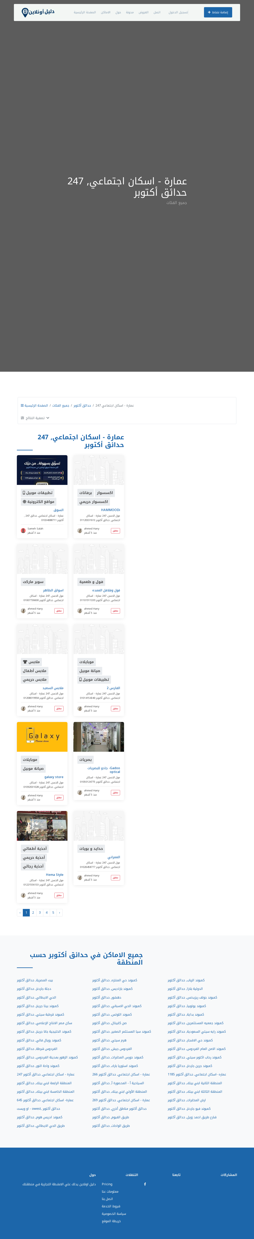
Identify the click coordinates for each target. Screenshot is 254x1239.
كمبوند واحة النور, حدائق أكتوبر (38, 1066)
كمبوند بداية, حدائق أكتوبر (186, 1014)
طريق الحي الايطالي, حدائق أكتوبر (41, 1126)
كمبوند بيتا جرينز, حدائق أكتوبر (38, 1006)
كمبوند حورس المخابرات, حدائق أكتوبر (117, 1057)
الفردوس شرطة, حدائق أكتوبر (37, 1049)
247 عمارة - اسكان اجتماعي (44, 515)
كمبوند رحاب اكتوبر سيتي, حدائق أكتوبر (194, 1057)
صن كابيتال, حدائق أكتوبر (109, 1023)
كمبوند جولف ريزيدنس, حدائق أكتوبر (192, 997)
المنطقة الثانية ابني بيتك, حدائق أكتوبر (195, 1083)
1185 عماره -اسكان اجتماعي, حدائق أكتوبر (197, 1074)
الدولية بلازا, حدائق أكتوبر (185, 989)
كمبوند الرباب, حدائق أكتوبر (186, 980)
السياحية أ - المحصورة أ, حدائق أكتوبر (118, 1083)
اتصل (157, 12)
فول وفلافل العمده (106, 590)
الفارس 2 (113, 688)
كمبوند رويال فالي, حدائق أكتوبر (39, 1040)
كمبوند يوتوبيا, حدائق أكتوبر (187, 1006)
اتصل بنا (107, 1199)
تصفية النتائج (35, 418)
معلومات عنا (110, 1191)
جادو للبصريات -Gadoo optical (104, 770)
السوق (59, 510)
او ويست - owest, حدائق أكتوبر (38, 1109)
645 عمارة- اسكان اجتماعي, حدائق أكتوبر (45, 1100)
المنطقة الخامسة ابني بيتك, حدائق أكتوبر (45, 1092)
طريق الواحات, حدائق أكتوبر (111, 1126)
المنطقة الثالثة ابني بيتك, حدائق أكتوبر (195, 1092)
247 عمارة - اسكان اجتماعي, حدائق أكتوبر (46, 1074)
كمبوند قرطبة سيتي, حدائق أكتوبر (40, 1014)
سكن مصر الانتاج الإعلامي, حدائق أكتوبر (44, 1023)
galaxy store (54, 777)
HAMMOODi (110, 510)
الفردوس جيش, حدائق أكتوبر (112, 1049)
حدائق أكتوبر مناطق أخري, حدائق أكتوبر (119, 1109)
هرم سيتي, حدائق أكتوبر (109, 1040)
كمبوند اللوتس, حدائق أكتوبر (112, 1014)
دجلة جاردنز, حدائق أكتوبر (34, 989)
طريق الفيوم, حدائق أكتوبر (110, 1117)
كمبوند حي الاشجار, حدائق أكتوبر (190, 1040)
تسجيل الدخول (178, 12)
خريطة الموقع (111, 1221)
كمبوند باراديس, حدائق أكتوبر (112, 989)
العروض (144, 12)
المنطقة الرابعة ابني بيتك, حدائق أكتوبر (44, 1083)
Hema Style (55, 875)
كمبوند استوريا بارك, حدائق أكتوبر (115, 1066)
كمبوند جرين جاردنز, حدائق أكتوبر (190, 1066)
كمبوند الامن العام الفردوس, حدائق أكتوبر (197, 1049)
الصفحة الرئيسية (85, 12)
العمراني (114, 857)
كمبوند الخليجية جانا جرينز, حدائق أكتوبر (44, 1031)
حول (118, 12)
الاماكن (106, 12)
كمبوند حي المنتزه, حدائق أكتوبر (114, 980)
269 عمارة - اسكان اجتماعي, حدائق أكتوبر (121, 1100)
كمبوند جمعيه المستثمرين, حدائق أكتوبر (195, 1023)
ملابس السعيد (53, 688)
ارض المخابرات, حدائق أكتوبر (187, 1100)
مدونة (130, 12)
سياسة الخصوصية (114, 1214)
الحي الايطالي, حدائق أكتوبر (36, 997)
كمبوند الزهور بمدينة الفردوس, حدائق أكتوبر (47, 1057)
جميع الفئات (60, 405)
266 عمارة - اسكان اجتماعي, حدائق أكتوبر (121, 1074)
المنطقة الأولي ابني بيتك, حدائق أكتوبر (119, 1092)
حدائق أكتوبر (82, 405)
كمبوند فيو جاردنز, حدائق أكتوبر (189, 1109)
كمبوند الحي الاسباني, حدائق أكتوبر (116, 1006)
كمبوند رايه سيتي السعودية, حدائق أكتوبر (197, 1031)
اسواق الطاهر (53, 590)
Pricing (107, 1184)
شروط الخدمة (111, 1206)
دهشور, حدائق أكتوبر (106, 997)
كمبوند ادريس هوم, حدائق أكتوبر (39, 1117)
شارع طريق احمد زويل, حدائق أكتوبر (192, 1117)
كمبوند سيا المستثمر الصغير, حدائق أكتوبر (121, 1031)
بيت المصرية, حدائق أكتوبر (35, 980)
